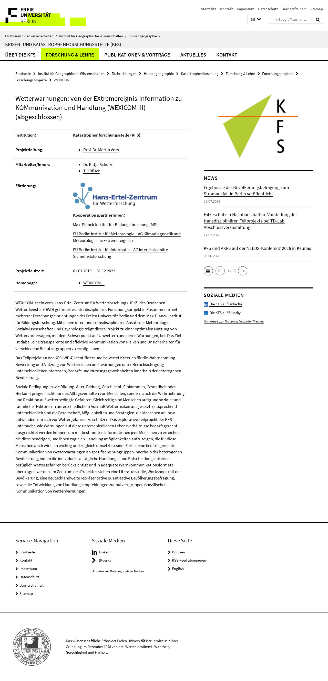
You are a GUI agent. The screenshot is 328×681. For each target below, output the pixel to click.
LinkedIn (105, 552)
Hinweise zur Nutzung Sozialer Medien (234, 321)
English (178, 568)
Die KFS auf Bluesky (225, 312)
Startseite (208, 8)
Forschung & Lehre (70, 54)
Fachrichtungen (124, 73)
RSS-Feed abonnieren (189, 560)
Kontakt (226, 8)
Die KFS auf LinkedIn (225, 304)
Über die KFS (20, 54)
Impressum (245, 8)
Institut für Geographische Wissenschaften (92, 36)
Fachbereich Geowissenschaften (31, 36)
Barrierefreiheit (294, 8)
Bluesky (105, 560)
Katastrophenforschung (200, 73)
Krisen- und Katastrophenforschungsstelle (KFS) (63, 44)
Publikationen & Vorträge (137, 54)
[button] (256, 19)
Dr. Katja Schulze (98, 164)
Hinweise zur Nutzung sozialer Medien (118, 571)
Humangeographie (144, 36)
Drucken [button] (178, 552)
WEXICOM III (94, 283)
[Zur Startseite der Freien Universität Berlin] (43, 15)
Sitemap (316, 8)
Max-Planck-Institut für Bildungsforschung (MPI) (116, 224)
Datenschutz (268, 8)
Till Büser (91, 171)
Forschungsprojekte (277, 73)
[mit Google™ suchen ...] (318, 19)
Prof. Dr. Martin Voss (101, 149)
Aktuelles (193, 54)
